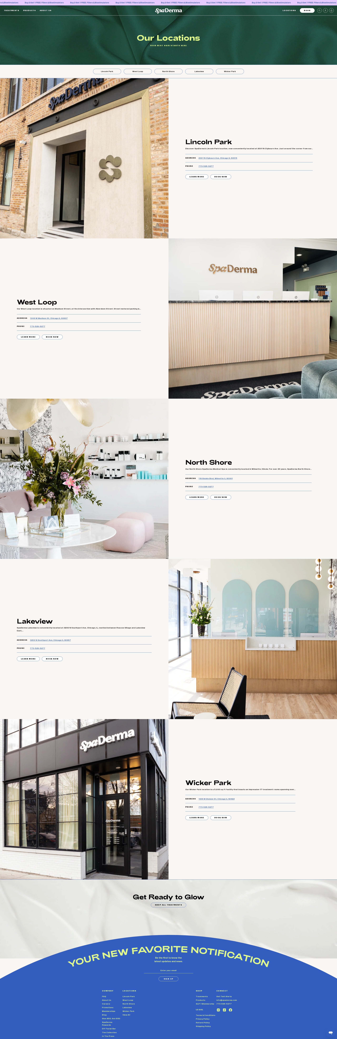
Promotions (107, 1008)
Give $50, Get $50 (111, 1019)
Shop (199, 991)
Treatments (202, 996)
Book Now (220, 177)
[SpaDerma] (168, 11)
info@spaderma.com (226, 1000)
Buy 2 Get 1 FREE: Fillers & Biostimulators (44, 3)
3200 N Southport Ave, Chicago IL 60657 (50, 640)
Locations (129, 991)
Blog (104, 1015)
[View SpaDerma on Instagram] (218, 1010)
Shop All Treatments (168, 905)
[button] (289, 10)
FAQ (104, 996)
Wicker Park (128, 1011)
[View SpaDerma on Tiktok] (224, 1010)
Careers (106, 1004)
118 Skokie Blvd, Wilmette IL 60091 (216, 478)
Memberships (108, 1011)
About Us (106, 1000)
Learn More (196, 177)
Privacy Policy (202, 1019)
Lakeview (127, 1008)
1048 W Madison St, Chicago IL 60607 (49, 318)
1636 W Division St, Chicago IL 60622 (217, 799)
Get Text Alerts (224, 996)
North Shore (129, 1004)
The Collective (109, 1032)
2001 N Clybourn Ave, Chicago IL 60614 (218, 158)
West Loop (128, 1000)
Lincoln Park (129, 996)
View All (126, 1015)
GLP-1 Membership (205, 1004)
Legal (199, 1010)
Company (107, 991)
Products (200, 1000)
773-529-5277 (206, 166)
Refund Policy (203, 1023)
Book (307, 10)
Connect (222, 991)
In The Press (108, 1036)
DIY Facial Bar (109, 1029)
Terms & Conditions (205, 1015)
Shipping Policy (203, 1026)
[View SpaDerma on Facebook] (230, 1010)
